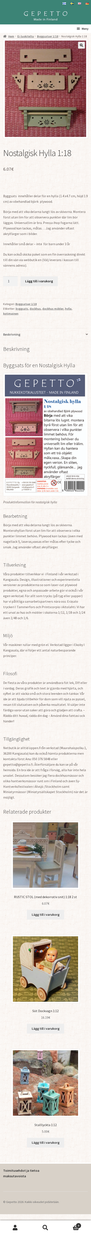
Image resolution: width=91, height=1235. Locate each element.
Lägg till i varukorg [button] (45, 914)
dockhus (35, 309)
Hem (11, 36)
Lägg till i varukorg (39, 281)
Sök (45, 1228)
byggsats (22, 309)
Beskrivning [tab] (11, 334)
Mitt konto (15, 1228)
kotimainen (10, 313)
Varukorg (70, 1224)
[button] (81, 45)
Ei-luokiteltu (25, 36)
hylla (68, 309)
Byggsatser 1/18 (47, 36)
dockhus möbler (52, 309)
